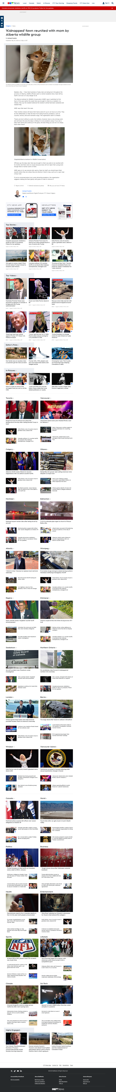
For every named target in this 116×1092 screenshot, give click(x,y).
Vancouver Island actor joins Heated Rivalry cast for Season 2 (55, 421)
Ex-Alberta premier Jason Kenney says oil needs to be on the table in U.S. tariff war (27, 489)
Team (71, 1065)
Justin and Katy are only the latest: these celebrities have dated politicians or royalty (38, 388)
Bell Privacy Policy (39, 1079)
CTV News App (47, 1065)
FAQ (60, 1065)
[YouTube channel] (18, 1071)
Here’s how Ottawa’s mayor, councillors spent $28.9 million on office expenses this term (61, 480)
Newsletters (66, 1065)
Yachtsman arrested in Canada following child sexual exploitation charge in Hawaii (55, 770)
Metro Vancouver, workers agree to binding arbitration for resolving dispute (62, 429)
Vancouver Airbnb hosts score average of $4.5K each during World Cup (62, 438)
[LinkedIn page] (21, 1071)
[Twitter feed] (12, 1071)
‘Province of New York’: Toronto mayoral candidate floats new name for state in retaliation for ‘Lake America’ (62, 266)
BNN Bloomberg (63, 1081)
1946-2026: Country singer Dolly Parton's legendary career (61, 387)
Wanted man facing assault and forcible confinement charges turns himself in (27, 777)
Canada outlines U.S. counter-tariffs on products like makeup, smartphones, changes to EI (39, 265)
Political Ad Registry (40, 1083)
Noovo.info (86, 1079)
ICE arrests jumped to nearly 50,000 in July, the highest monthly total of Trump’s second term (62, 838)
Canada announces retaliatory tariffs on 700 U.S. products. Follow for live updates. (15, 242)
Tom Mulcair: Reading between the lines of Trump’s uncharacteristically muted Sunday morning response (15, 1048)
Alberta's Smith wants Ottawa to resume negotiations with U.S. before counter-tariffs (19, 472)
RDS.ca (85, 1083)
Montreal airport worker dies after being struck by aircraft (21, 522)
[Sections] (3, 3)
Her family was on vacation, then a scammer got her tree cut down (16, 361)
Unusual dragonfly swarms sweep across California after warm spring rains (20, 1006)
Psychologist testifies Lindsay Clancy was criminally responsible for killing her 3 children (62, 829)
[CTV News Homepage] (13, 3)
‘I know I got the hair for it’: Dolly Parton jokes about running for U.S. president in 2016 (39, 336)
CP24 (60, 1079)
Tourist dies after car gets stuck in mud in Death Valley (55, 821)
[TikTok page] (15, 1071)
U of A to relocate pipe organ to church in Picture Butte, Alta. (55, 522)
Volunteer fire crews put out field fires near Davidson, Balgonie (27, 628)
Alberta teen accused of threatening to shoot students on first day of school (62, 530)
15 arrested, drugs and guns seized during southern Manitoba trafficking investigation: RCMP (56, 571)
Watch (39, 3)
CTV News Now (84, 3)
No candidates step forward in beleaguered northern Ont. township (54, 671)
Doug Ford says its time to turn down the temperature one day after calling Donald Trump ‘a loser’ (22, 422)
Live (93, 3)
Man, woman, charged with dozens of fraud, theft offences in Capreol (62, 677)
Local (24, 3)
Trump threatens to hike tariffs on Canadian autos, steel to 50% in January (21, 869)
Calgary (8, 26)
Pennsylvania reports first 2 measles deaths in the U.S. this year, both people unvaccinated (21, 914)
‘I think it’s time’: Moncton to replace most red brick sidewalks (22, 571)
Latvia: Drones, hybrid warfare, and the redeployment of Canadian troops (61, 1047)
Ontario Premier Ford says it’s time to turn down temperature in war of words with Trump (39, 242)
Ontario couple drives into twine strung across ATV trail (56, 621)
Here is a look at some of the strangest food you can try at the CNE (16, 388)
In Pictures (46, 3)
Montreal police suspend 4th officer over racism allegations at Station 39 (21, 821)
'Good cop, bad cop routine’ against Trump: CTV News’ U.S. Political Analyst (15, 336)
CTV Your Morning (58, 3)
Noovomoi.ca (86, 1081)
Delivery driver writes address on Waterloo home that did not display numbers (62, 629)
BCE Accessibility (15, 1079)
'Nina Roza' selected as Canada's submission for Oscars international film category (56, 914)
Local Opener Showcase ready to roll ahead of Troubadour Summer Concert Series (61, 726)
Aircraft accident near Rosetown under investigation (18, 671)
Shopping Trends (71, 3)
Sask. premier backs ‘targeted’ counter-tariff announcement (20, 621)
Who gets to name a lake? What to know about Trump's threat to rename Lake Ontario (16, 265)
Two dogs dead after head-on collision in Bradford (56, 719)
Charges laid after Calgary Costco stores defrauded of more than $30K (28, 828)
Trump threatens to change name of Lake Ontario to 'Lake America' (61, 336)
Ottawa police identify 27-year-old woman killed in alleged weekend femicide (61, 489)
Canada (31, 3)
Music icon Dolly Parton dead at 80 (39, 301)
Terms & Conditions (40, 1081)
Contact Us (55, 1065)
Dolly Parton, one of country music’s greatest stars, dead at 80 (61, 242)
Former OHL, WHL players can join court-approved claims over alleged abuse (39, 362)
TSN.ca (61, 1083)
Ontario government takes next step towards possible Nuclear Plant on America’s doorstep (20, 720)
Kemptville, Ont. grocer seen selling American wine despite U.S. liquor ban (56, 472)
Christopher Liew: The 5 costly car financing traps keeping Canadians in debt (61, 362)
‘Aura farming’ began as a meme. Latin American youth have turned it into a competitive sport (54, 960)
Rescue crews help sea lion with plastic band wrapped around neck (62, 302)
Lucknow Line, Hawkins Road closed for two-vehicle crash (28, 727)
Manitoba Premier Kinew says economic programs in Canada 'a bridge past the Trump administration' (16, 303)
